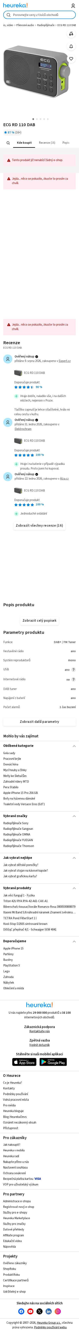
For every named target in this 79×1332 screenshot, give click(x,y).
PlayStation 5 (11, 965)
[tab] (24, 143)
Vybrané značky (15, 816)
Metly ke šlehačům (15, 776)
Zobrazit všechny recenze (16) (39, 525)
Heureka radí (11, 1156)
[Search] (8, 143)
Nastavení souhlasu (15, 1167)
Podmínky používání (15, 1094)
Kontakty (9, 1088)
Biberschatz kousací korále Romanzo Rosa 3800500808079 (39, 907)
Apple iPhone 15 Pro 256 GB (20, 793)
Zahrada (8, 977)
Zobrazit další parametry (39, 721)
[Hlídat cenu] (71, 46)
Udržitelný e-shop (14, 1292)
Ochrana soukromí (14, 1173)
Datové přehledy (13, 1229)
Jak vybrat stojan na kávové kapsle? (25, 871)
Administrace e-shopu (17, 1201)
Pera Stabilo (10, 787)
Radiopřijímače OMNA (16, 834)
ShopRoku (9, 1269)
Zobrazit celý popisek (39, 620)
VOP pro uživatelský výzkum (20, 1184)
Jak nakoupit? (11, 1145)
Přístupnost (10, 1128)
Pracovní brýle (12, 759)
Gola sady (9, 753)
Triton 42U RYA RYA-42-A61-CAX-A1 (25, 901)
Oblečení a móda (13, 988)
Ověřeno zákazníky (15, 1263)
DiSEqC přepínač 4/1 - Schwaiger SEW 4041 (30, 929)
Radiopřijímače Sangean (18, 829)
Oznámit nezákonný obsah (19, 1122)
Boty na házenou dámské (19, 798)
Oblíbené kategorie (18, 745)
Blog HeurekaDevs (15, 1117)
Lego (6, 971)
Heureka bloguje (13, 1111)
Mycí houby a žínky (15, 770)
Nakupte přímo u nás (16, 1162)
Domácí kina (10, 764)
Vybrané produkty (17, 888)
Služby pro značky (14, 1224)
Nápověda (9, 1247)
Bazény (8, 960)
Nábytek (8, 982)
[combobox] (39, 15)
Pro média (9, 1105)
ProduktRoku (11, 1275)
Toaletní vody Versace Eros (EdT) (24, 804)
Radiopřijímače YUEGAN (18, 840)
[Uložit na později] (71, 58)
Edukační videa (12, 1241)
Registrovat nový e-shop (18, 1207)
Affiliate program (13, 1235)
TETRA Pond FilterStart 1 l (19, 918)
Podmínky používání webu (50, 1327)
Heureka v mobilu (14, 1150)
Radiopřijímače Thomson (18, 846)
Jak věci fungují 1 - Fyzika (19, 895)
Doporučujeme (14, 941)
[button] (24, 143)
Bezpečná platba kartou (18, 1179)
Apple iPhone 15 (13, 948)
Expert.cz (65, 361)
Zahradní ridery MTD (16, 781)
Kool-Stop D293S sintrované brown (25, 924)
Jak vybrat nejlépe (17, 857)
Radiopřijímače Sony (15, 823)
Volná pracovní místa (16, 1100)
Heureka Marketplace (16, 1218)
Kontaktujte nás (39, 1031)
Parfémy (8, 954)
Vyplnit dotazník (39, 1045)
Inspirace (9, 1286)
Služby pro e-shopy (15, 1212)
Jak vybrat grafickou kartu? (20, 876)
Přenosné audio (25, 25)
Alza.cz (64, 479)
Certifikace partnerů (16, 1280)
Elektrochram (23, 429)
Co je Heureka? (12, 1083)
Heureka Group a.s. (49, 1323)
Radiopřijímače (45, 25)
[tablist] (39, 143)
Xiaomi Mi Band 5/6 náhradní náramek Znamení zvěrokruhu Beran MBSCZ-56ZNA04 (39, 912)
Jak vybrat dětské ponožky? (20, 865)
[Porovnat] (71, 33)
